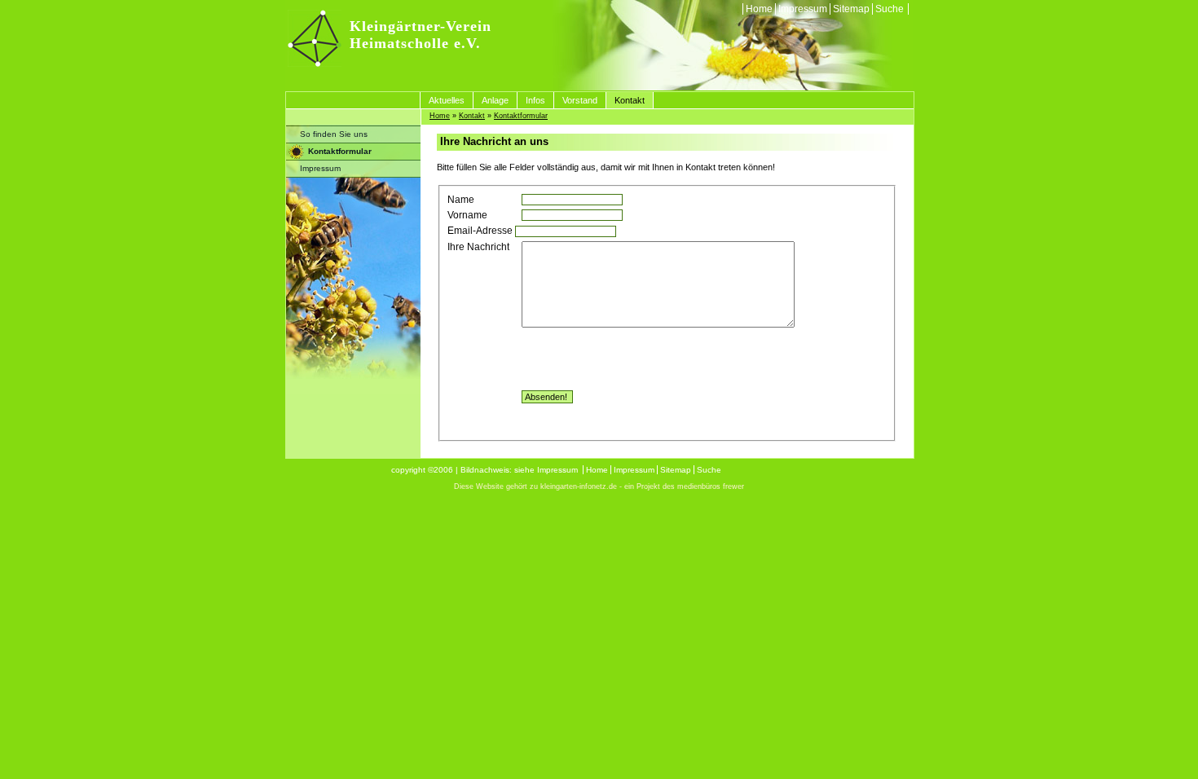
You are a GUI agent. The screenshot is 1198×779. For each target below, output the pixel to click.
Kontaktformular (340, 151)
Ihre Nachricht (478, 247)
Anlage (495, 100)
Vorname (467, 215)
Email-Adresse (480, 230)
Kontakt (629, 100)
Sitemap (851, 9)
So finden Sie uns (334, 134)
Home (759, 9)
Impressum (802, 9)
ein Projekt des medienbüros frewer (684, 486)
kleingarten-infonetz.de (578, 486)
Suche (889, 9)
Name (460, 199)
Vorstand (579, 100)
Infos (535, 100)
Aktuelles (447, 100)
